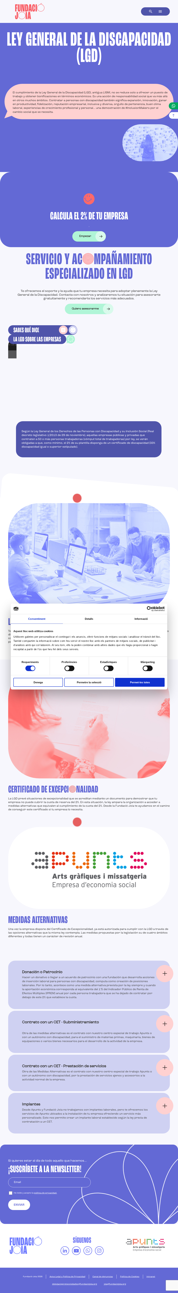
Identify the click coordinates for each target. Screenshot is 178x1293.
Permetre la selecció (89, 682)
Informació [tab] (141, 618)
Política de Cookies (129, 1277)
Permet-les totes (140, 682)
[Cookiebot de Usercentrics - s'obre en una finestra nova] (149, 608)
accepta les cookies (35, 344)
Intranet (151, 1277)
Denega (38, 682)
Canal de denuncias (102, 1277)
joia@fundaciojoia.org (115, 1284)
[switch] (69, 668)
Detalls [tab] (89, 618)
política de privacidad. (45, 1193)
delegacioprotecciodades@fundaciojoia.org (74, 1284)
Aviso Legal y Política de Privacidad (67, 1277)
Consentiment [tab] (36, 618)
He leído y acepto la (35, 1193)
